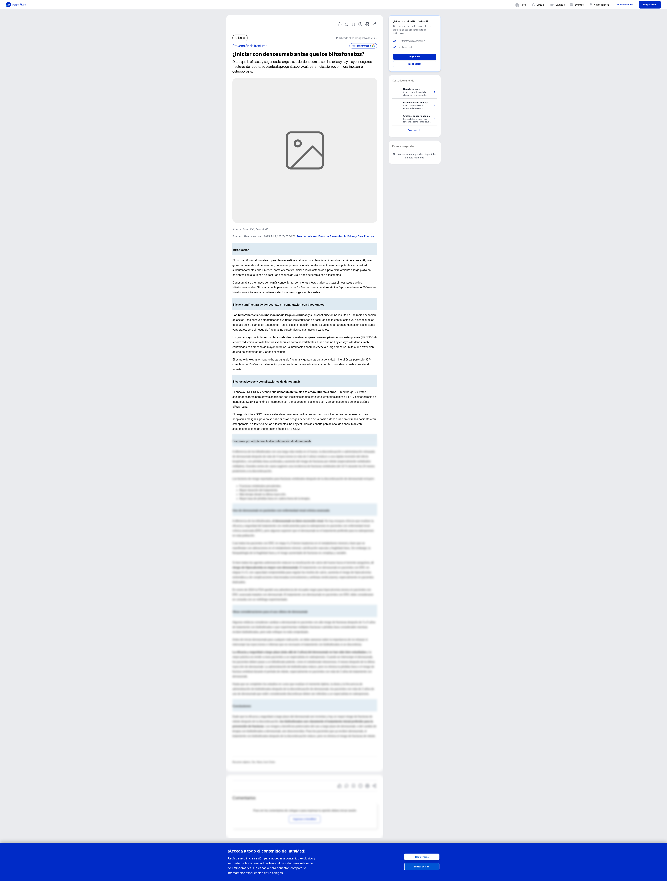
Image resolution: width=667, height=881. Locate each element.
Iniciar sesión (421, 866)
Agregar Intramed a (361, 46)
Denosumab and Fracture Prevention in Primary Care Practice (335, 236)
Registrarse (422, 856)
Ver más (413, 130)
